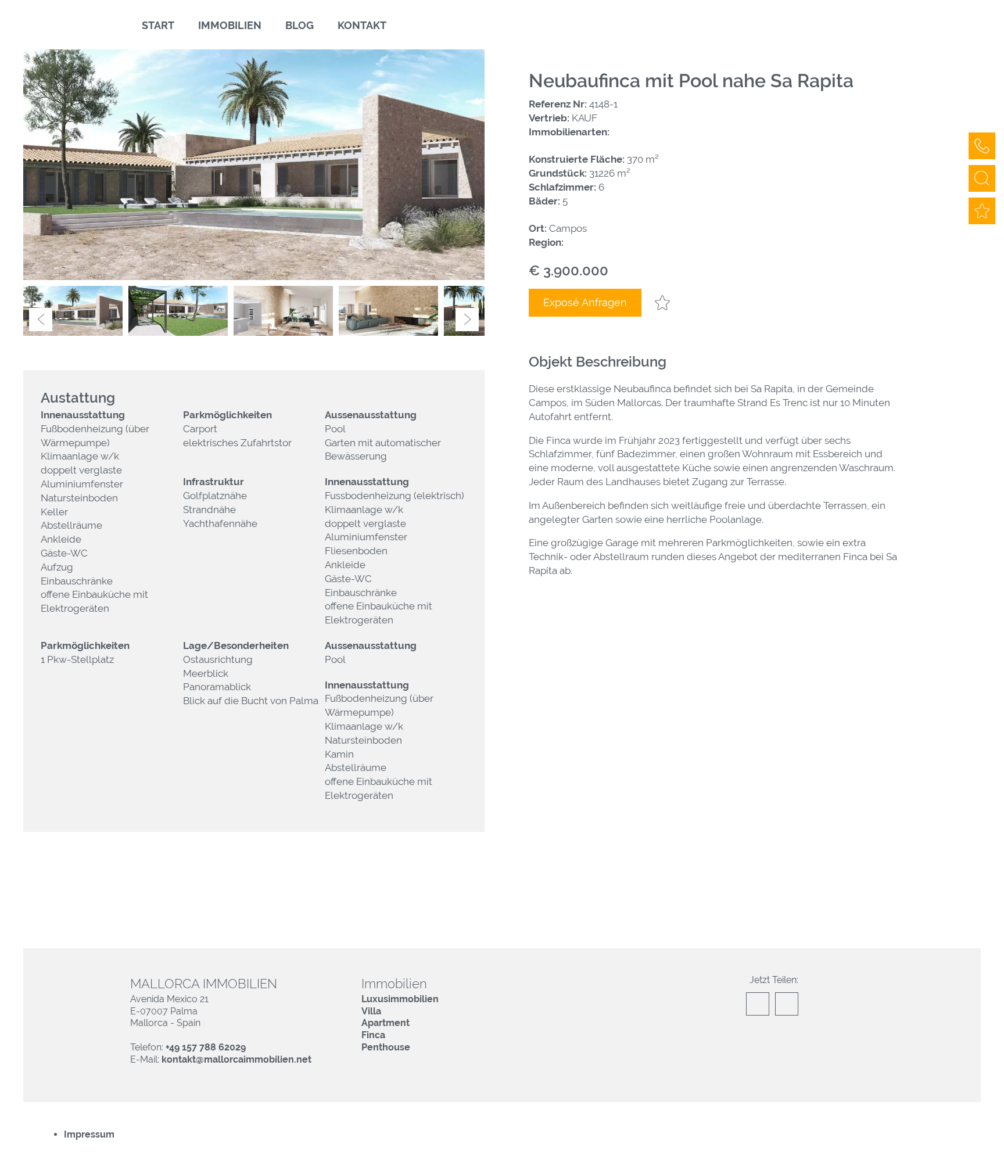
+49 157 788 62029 (206, 1047)
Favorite (662, 302)
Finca (373, 1035)
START (158, 25)
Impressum (89, 1134)
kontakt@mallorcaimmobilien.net (236, 1059)
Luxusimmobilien (400, 999)
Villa (371, 1011)
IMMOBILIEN (229, 25)
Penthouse (385, 1047)
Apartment (385, 1022)
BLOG (299, 25)
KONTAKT (362, 25)
